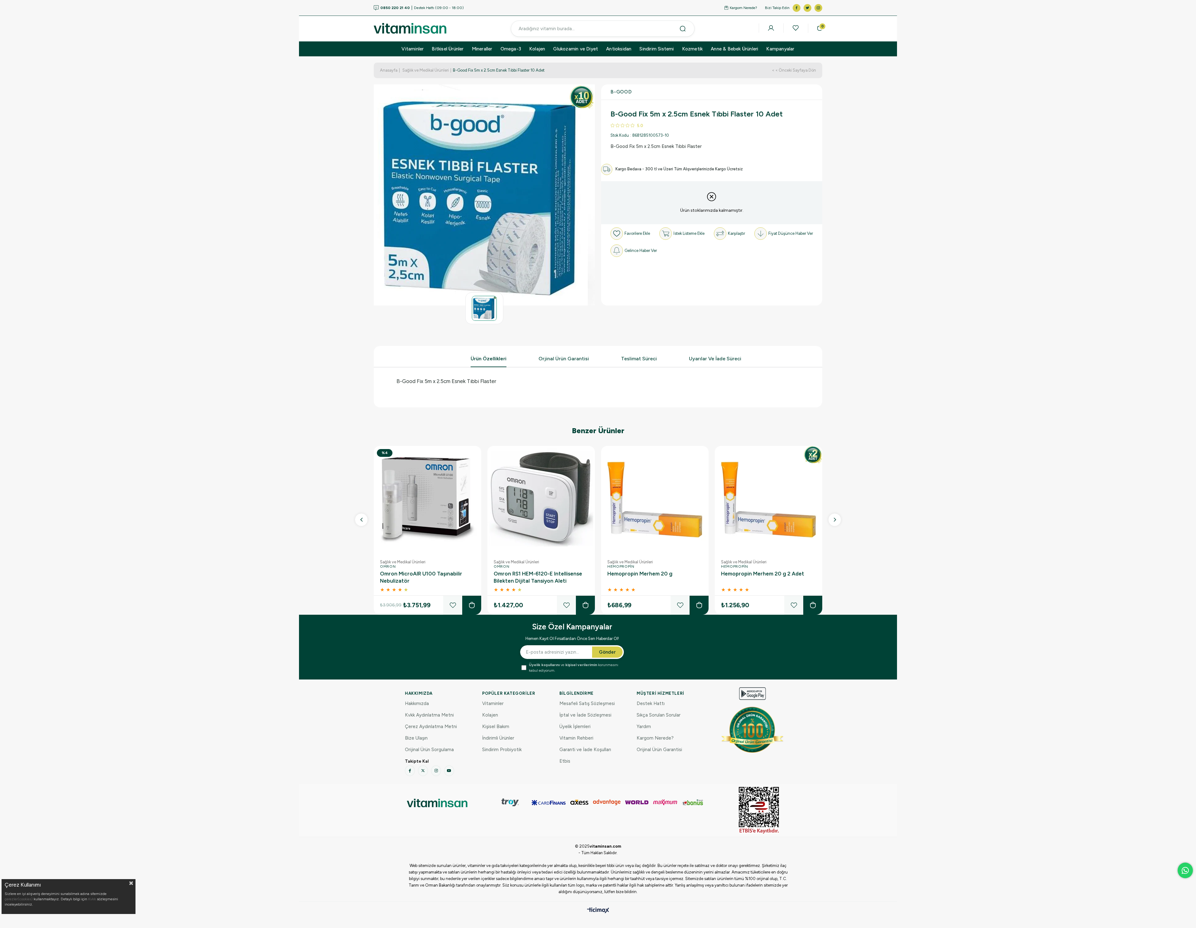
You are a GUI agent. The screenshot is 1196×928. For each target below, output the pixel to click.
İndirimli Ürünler (498, 738)
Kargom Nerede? (743, 8)
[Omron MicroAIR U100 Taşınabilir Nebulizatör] (427, 499)
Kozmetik (692, 49)
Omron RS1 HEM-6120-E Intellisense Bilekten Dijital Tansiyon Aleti (538, 577)
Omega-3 (511, 49)
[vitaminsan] (437, 803)
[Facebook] (410, 770)
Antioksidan (618, 49)
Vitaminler (412, 49)
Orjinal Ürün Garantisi (564, 359)
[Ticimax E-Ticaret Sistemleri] (598, 910)
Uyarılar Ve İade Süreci (715, 359)
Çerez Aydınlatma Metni (431, 726)
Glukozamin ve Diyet (575, 49)
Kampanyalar (780, 49)
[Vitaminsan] (759, 810)
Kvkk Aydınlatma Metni (429, 715)
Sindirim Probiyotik (502, 749)
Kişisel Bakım (495, 726)
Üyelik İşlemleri (575, 726)
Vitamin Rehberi (576, 738)
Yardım (644, 726)
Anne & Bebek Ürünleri (734, 49)
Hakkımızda (417, 703)
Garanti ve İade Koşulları (585, 749)
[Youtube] (449, 770)
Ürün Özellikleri (488, 359)
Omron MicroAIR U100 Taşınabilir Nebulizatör (421, 577)
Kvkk (92, 899)
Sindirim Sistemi (656, 49)
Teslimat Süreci (639, 359)
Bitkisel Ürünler (447, 49)
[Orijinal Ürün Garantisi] (752, 729)
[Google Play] (752, 693)
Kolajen (537, 49)
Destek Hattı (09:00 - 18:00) (422, 8)
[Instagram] (436, 770)
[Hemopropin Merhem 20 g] (655, 499)
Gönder (607, 652)
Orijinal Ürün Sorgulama (429, 749)
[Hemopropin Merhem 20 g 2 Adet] (768, 499)
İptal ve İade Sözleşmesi (585, 715)
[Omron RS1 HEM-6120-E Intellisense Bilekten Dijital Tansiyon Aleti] (541, 499)
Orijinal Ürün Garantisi (659, 749)
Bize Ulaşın (416, 738)
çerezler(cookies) (19, 899)
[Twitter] (423, 770)
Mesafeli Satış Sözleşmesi (587, 703)
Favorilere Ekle (452, 605)
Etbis (564, 761)
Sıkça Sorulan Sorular (659, 715)
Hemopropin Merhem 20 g (639, 574)
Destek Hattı (651, 703)
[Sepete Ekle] (471, 605)
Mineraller (482, 49)
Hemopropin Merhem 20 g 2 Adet (762, 574)
